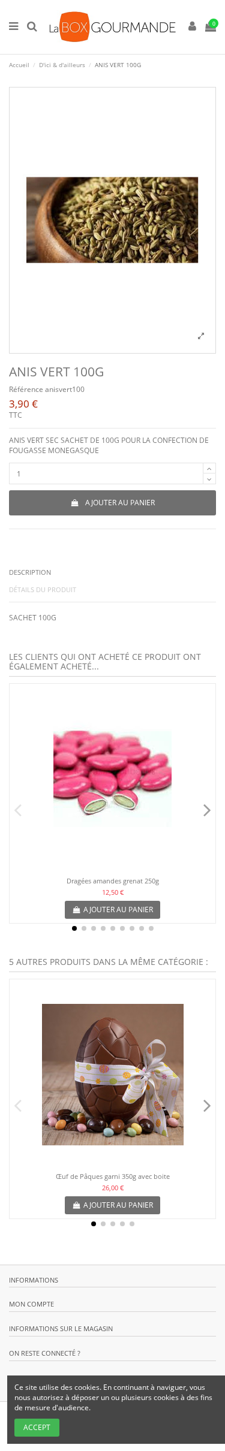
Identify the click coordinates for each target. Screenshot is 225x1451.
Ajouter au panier (120, 502)
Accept (36, 1427)
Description (30, 572)
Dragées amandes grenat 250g (113, 880)
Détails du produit (42, 589)
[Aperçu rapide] (113, 867)
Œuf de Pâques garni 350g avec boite (113, 1176)
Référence (26, 389)
